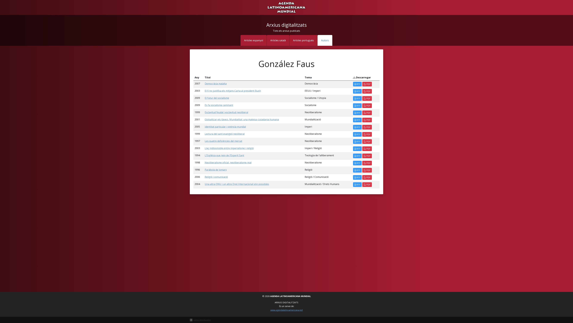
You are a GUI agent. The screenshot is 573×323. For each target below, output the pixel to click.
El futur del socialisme (217, 98)
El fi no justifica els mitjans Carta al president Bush (233, 90)
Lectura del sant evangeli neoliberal (225, 133)
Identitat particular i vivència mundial (225, 126)
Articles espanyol (253, 40)
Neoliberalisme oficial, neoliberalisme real (228, 162)
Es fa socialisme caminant (219, 105)
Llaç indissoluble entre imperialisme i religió (229, 148)
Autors (325, 40)
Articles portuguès (303, 40)
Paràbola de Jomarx (216, 169)
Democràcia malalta (216, 83)
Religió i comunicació (216, 177)
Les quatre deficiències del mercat (223, 141)
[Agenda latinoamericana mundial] (286, 7)
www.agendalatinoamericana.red (286, 310)
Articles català (278, 40)
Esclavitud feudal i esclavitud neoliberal (226, 112)
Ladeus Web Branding (202, 320)
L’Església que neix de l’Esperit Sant (224, 155)
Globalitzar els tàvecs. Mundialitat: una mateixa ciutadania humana (242, 119)
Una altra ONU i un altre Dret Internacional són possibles (237, 184)
